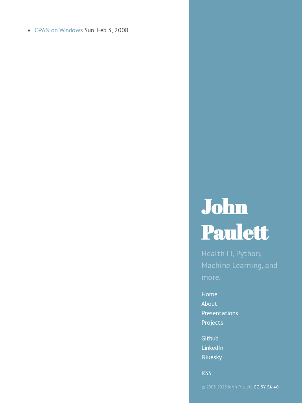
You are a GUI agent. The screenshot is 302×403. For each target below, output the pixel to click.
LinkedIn (212, 347)
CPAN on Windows (59, 30)
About (209, 303)
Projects (212, 322)
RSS (206, 373)
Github (210, 338)
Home (209, 294)
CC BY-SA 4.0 (266, 387)
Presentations (219, 313)
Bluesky (211, 357)
